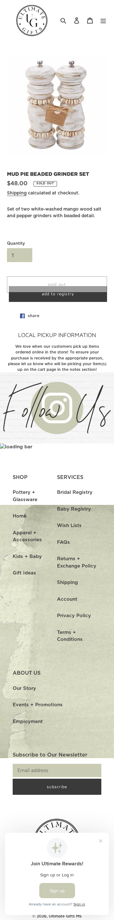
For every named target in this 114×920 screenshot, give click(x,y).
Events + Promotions (38, 704)
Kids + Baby (27, 556)
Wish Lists (69, 525)
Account (67, 599)
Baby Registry (74, 509)
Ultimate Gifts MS (65, 916)
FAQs (63, 542)
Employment (28, 721)
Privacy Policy (74, 615)
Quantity (16, 244)
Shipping (17, 193)
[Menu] (103, 21)
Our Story (24, 688)
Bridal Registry (74, 492)
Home (20, 516)
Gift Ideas (24, 573)
